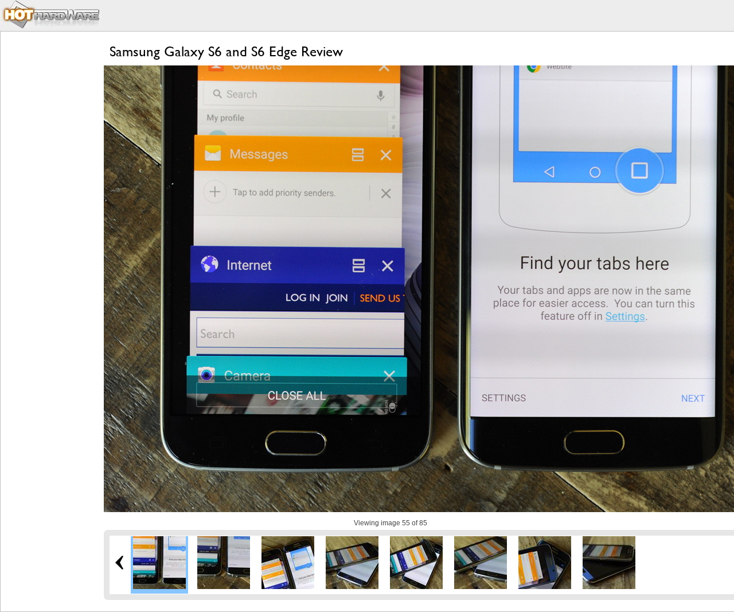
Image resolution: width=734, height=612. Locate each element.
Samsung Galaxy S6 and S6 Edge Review (226, 51)
